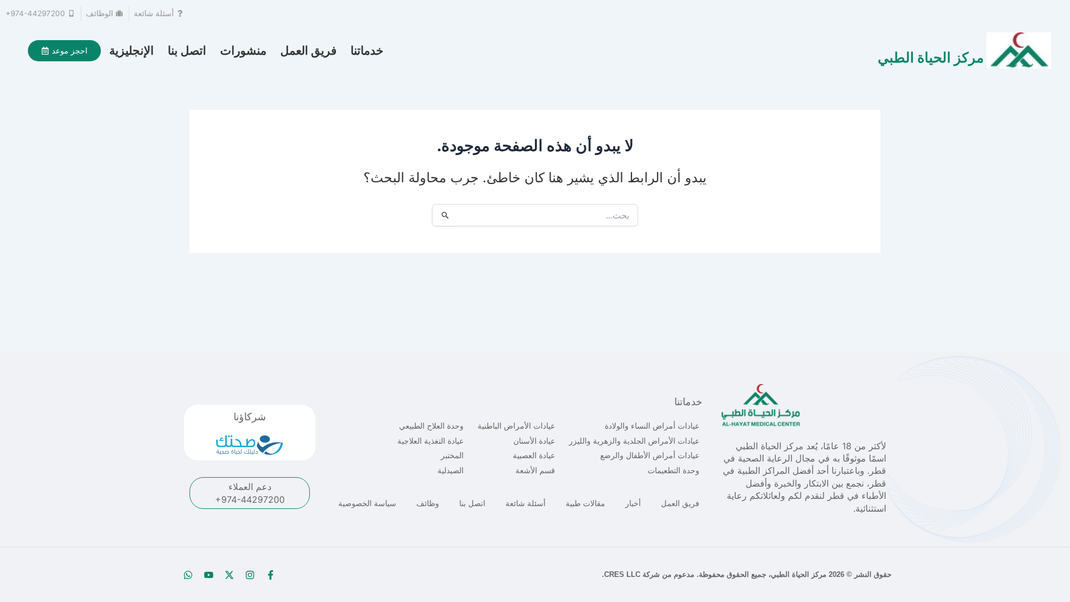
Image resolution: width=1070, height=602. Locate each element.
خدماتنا (367, 50)
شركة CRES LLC (632, 574)
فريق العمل (308, 50)
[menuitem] (131, 51)
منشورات (243, 50)
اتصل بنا (187, 50)
